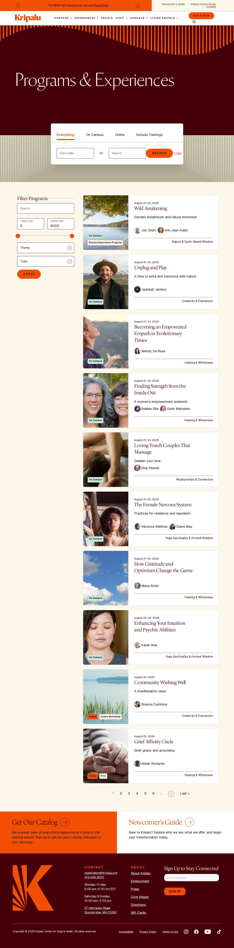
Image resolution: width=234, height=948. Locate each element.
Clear (178, 153)
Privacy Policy (147, 931)
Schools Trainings (149, 135)
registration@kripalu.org (100, 873)
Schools (137, 18)
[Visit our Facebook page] (196, 932)
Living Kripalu (162, 18)
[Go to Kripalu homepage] (33, 888)
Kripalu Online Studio (203, 4)
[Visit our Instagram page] (186, 932)
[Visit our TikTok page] (219, 932)
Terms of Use (170, 931)
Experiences (84, 18)
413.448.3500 (94, 877)
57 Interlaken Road (97, 908)
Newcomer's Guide (173, 4)
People (107, 18)
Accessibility (126, 931)
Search (193, 21)
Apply (29, 274)
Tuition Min (26, 221)
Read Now (101, 5)
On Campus (94, 135)
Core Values (140, 897)
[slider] (18, 236)
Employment (140, 881)
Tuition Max (57, 221)
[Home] (28, 16)
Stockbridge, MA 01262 (100, 912)
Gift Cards (138, 913)
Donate (211, 6)
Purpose (61, 18)
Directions (138, 905)
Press (135, 889)
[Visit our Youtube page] (207, 932)
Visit (120, 18)
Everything (65, 135)
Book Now (201, 15)
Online (119, 135)
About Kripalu (141, 873)
